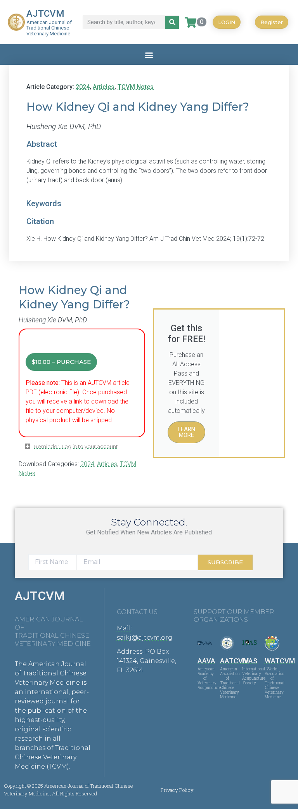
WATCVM (280, 661)
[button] (149, 54)
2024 (83, 86)
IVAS (249, 661)
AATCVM (234, 661)
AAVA (206, 661)
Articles (103, 86)
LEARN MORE (186, 432)
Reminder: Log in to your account (76, 446)
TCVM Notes (136, 86)
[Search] (172, 22)
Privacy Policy (177, 789)
